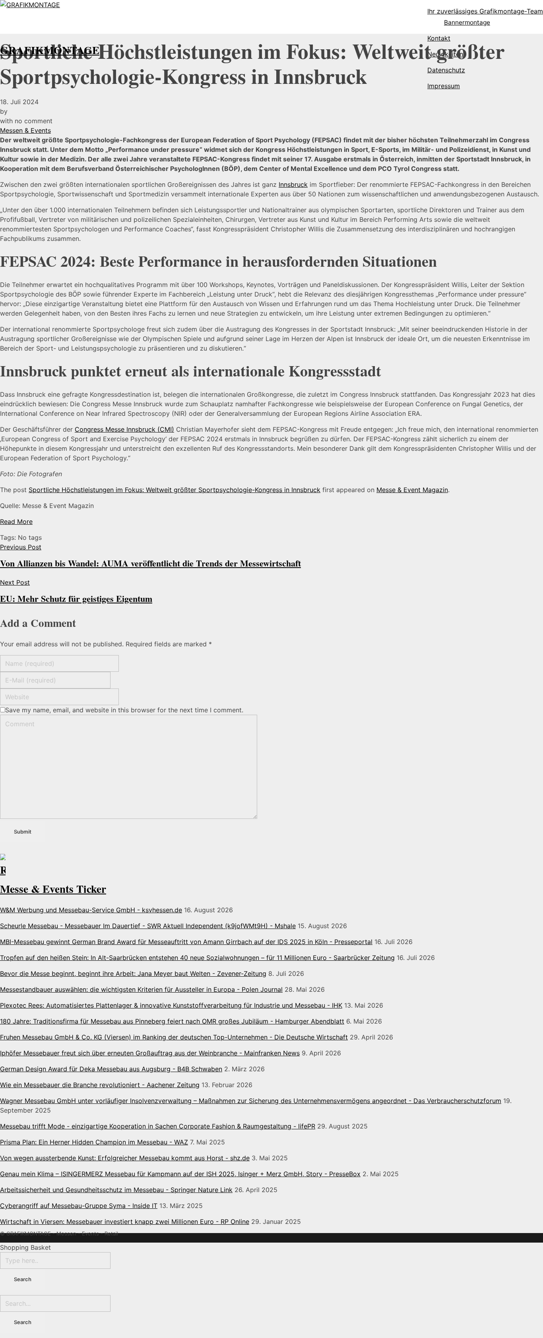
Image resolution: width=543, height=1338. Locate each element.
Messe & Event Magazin (412, 490)
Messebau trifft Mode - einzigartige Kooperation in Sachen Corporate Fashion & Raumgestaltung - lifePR (157, 1126)
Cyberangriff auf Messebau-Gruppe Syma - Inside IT (78, 1206)
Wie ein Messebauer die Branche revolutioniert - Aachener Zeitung (100, 1085)
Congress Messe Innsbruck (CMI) (124, 429)
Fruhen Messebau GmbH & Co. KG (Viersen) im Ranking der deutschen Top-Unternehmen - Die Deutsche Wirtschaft (174, 1037)
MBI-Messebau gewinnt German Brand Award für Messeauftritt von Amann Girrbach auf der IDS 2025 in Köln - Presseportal (186, 942)
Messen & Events (25, 130)
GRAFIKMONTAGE (49, 50)
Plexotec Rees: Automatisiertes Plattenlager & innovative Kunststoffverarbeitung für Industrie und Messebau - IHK (171, 1005)
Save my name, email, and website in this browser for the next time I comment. (124, 710)
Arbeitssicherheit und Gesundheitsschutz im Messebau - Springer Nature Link (116, 1190)
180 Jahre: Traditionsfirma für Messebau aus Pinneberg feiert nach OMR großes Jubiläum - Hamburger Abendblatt (172, 1021)
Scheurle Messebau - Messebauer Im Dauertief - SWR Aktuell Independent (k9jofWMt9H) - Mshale (148, 926)
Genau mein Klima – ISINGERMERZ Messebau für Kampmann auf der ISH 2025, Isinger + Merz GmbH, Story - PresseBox (180, 1174)
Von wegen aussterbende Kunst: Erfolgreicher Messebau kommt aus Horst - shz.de (125, 1158)
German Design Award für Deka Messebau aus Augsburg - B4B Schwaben (111, 1069)
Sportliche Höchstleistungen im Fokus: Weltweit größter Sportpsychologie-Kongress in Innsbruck (174, 490)
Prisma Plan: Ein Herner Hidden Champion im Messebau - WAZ (94, 1142)
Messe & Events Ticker (53, 888)
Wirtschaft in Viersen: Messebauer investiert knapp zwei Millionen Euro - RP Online (124, 1222)
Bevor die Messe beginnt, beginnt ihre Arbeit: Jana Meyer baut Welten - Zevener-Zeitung (133, 973)
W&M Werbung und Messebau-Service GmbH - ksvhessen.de (91, 910)
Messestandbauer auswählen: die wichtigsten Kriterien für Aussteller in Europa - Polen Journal (141, 989)
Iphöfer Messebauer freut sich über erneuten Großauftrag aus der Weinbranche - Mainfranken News (150, 1053)
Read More (16, 522)
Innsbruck (293, 184)
